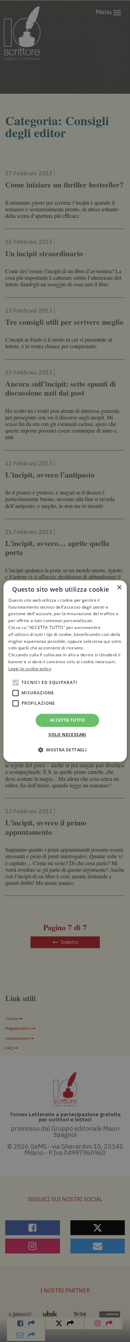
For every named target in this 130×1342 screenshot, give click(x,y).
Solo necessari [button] (67, 735)
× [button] (119, 587)
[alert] (65, 671)
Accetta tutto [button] (67, 720)
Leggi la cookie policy (29, 669)
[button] (65, 749)
